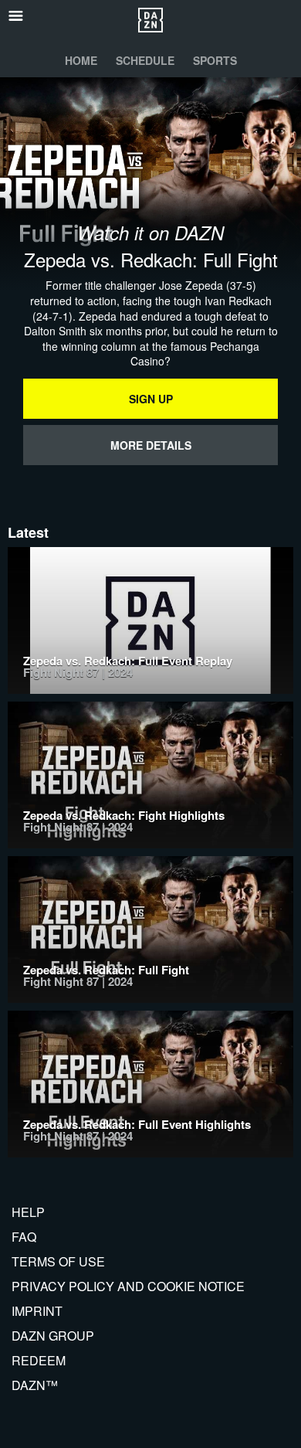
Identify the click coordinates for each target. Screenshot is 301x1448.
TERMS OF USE (58, 1261)
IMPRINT (37, 1311)
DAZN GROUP (53, 1335)
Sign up (151, 398)
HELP (28, 1212)
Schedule (145, 60)
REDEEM (39, 1360)
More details (150, 445)
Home (81, 60)
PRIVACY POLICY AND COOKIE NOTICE (128, 1286)
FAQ (24, 1237)
